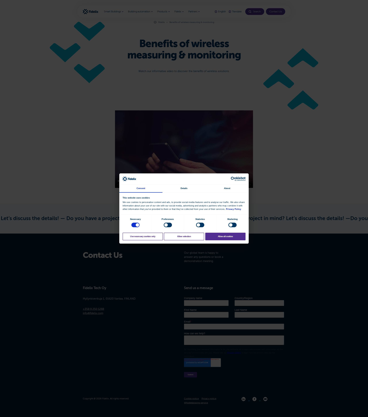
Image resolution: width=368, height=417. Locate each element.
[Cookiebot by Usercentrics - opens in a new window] (233, 179)
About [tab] (227, 188)
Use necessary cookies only (142, 236)
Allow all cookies (225, 236)
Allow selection (184, 236)
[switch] (168, 225)
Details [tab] (184, 188)
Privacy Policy (233, 209)
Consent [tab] (141, 188)
